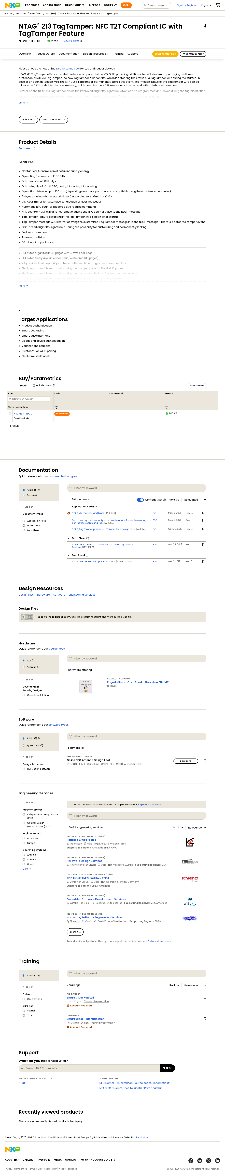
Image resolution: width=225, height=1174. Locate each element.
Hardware (43, 595)
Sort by (174, 499)
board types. (57, 649)
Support (132, 54)
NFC (21, 1083)
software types (59, 725)
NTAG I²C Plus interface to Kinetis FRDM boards (129, 1088)
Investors (44, 1159)
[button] (206, 5)
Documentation (69, 54)
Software (59, 595)
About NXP (12, 1159)
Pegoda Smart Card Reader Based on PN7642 (138, 682)
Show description (18, 407)
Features (24, 148)
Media (58, 1159)
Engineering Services (82, 595)
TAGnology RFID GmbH (83, 864)
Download (185, 761)
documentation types (63, 476)
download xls (197, 385)
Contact (71, 1159)
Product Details (45, 54)
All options (62, 414)
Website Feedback (67, 1168)
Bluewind (75, 921)
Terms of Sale (35, 1168)
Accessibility (50, 1168)
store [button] (126, 5)
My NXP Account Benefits (98, 1159)
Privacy (8, 1168)
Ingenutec (76, 843)
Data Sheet (19, 418)
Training (118, 54)
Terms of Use (20, 1168)
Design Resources (94, 54)
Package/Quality (193, 53)
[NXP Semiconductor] (12, 5)
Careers (28, 1159)
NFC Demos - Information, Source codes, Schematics (133, 1083)
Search (167, 1068)
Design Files (26, 595)
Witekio (74, 903)
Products (21, 13)
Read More (142, 1137)
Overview (25, 54)
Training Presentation (96, 1001)
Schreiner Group (79, 881)
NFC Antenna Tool (68, 68)
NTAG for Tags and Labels (74, 13)
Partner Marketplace (159, 941)
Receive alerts (71, 41)
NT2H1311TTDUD (23, 413)
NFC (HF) (51, 13)
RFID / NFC (36, 13)
